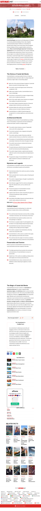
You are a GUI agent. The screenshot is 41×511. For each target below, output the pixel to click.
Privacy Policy (29, 493)
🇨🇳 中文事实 (37, 503)
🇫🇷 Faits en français (22, 494)
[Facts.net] (6, 1)
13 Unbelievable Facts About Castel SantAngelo (24, 442)
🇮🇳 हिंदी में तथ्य (16, 498)
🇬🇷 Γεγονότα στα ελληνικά (6, 498)
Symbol (8, 410)
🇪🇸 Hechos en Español (33, 494)
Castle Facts (23, 15)
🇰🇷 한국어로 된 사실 (13, 500)
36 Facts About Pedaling (8, 462)
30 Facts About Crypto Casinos (18, 359)
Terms (23, 493)
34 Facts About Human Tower (8, 441)
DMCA (18, 493)
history (22, 59)
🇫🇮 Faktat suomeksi (14, 497)
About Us (3, 491)
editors (27, 336)
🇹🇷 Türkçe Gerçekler (28, 503)
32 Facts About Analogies (23, 462)
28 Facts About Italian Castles (17, 440)
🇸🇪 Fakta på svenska (36, 495)
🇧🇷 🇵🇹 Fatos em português (15, 495)
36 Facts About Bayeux (16, 384)
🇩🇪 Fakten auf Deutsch (12, 494)
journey (24, 64)
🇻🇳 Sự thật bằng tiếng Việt (17, 503)
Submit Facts (37, 493)
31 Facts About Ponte (16, 368)
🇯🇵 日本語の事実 (4, 500)
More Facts (3, 494)
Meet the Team (18, 491)
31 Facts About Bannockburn (18, 376)
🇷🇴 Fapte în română (27, 501)
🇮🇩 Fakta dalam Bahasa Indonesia (27, 498)
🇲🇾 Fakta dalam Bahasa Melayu (25, 500)
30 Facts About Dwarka (16, 372)
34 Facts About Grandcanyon (18, 380)
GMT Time (9, 413)
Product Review (26, 491)
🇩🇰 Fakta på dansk (26, 495)
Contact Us (33, 491)
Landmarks (17, 15)
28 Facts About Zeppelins (31, 462)
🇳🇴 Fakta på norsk (4, 497)
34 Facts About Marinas (16, 480)
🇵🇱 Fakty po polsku (17, 501)
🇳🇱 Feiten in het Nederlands (6, 501)
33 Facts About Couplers (23, 480)
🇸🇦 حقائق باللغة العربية (24, 497)
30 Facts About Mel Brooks (8, 480)
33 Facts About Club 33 (31, 440)
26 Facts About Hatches (16, 462)
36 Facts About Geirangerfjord (18, 364)
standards (26, 334)
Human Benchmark (10, 418)
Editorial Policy (9, 491)
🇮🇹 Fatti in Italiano (4, 495)
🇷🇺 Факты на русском (5, 503)
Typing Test (9, 415)
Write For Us (3, 493)
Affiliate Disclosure (11, 493)
